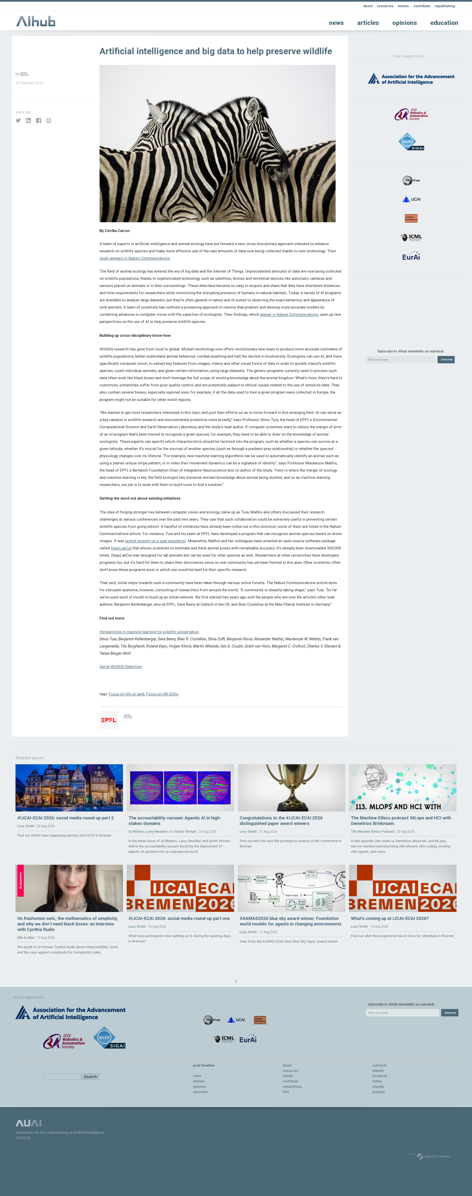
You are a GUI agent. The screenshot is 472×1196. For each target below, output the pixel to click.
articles (368, 22)
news (336, 22)
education (444, 22)
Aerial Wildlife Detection (121, 666)
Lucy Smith (25, 826)
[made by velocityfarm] (429, 1156)
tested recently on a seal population (155, 541)
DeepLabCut (121, 548)
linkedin (378, 1071)
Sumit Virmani (185, 831)
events (403, 6)
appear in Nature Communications (289, 314)
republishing (445, 6)
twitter (377, 1081)
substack (379, 1065)
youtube (378, 1092)
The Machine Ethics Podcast (373, 831)
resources (385, 6)
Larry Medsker (157, 831)
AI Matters (137, 831)
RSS (286, 1092)
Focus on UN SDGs (162, 694)
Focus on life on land (126, 694)
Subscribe (446, 359)
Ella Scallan (25, 937)
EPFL (24, 74)
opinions (404, 22)
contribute (421, 6)
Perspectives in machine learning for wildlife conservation (149, 631)
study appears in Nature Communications (135, 258)
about (368, 6)
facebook (379, 1076)
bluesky (378, 1086)
